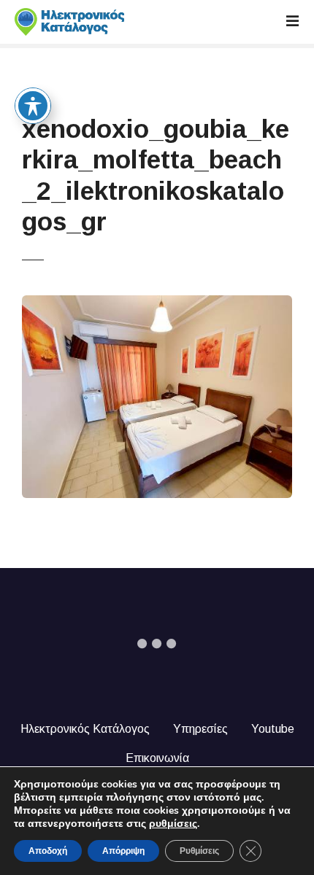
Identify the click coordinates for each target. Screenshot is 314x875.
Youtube (272, 729)
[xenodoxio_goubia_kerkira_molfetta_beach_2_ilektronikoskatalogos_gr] (157, 304)
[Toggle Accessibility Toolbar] (32, 105)
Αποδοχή (47, 851)
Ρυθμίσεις (199, 851)
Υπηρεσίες (200, 729)
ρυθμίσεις (173, 824)
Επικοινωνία (157, 758)
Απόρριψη (123, 851)
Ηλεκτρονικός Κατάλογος (85, 729)
